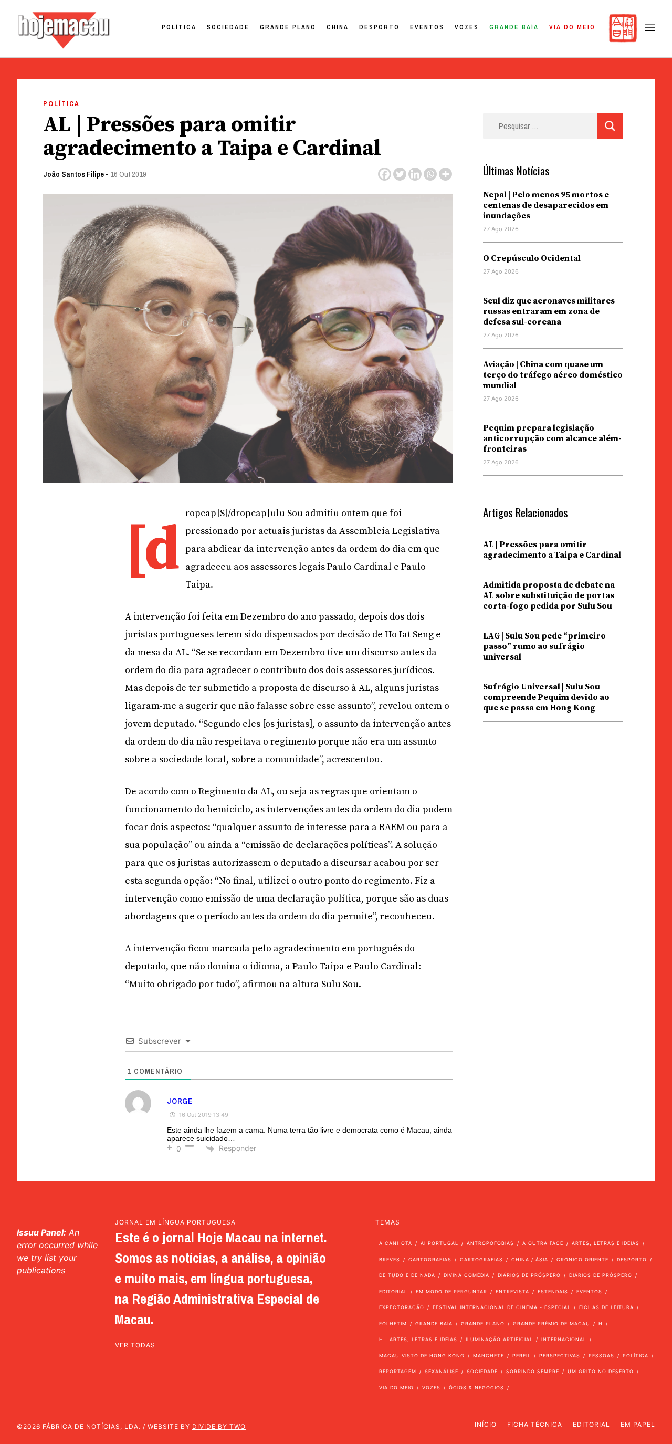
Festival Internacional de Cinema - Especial (502, 1307)
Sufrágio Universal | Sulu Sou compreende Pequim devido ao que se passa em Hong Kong (546, 697)
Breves (389, 1259)
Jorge (180, 1100)
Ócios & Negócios (476, 1387)
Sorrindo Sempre (532, 1371)
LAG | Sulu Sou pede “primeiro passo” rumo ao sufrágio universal (544, 646)
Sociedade (228, 27)
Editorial (393, 1291)
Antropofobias (490, 1243)
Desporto (379, 27)
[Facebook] (384, 174)
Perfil (521, 1355)
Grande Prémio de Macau (551, 1323)
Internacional (563, 1339)
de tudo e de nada (407, 1275)
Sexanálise (441, 1371)
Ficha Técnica (534, 1424)
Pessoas (601, 1355)
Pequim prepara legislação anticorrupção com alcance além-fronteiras (552, 438)
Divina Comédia (466, 1275)
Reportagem (397, 1371)
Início (486, 1424)
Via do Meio (572, 27)
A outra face (542, 1243)
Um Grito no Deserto (601, 1371)
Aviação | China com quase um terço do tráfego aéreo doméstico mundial (553, 375)
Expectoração (401, 1307)
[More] (445, 174)
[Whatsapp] (430, 174)
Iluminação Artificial (499, 1339)
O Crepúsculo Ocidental (532, 258)
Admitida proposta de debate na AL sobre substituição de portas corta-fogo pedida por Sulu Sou (549, 595)
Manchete (488, 1355)
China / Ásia (529, 1259)
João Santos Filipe (73, 174)
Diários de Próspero (529, 1275)
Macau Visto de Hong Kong (422, 1355)
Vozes (467, 27)
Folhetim (393, 1323)
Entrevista (512, 1291)
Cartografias (430, 1259)
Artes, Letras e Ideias (605, 1243)
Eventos (427, 27)
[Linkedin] (415, 174)
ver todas (135, 1345)
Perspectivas (559, 1355)
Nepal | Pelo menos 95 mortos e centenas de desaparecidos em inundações (546, 205)
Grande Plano (288, 27)
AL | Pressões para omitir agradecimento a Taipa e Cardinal (552, 549)
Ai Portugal (439, 1243)
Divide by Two (219, 1426)
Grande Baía (514, 27)
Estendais (553, 1291)
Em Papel (638, 1424)
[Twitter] (399, 174)
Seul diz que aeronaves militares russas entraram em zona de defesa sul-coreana (549, 311)
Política (179, 27)
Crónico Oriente (582, 1259)
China (338, 27)
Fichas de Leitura (606, 1307)
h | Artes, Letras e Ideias (418, 1339)
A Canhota (395, 1243)
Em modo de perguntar (451, 1291)
